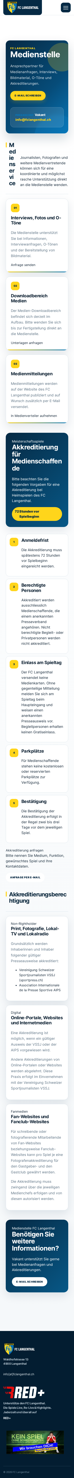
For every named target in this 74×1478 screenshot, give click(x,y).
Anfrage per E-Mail (25, 877)
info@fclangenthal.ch (33, 120)
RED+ (7, 1418)
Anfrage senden (23, 265)
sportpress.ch (31, 980)
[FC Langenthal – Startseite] (22, 7)
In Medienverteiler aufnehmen (34, 416)
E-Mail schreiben (28, 95)
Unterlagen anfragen (27, 343)
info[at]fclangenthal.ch (18, 1374)
